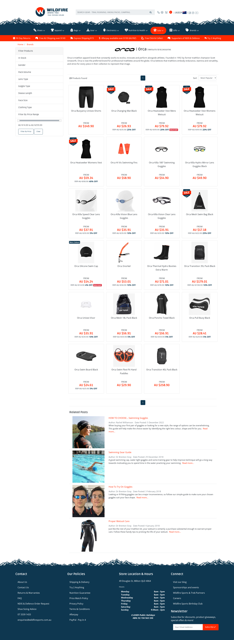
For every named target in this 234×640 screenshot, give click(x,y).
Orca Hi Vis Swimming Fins (124, 162)
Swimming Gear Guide (120, 452)
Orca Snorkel (124, 266)
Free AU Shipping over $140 (52, 38)
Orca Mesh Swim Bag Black (199, 214)
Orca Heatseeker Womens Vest (86, 162)
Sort (195, 78)
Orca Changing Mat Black (124, 110)
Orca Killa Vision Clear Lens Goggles (162, 216)
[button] (39, 58)
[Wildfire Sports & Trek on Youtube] (197, 12)
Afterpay (73, 614)
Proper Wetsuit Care (119, 521)
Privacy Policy (76, 603)
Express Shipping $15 (84, 38)
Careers (177, 598)
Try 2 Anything (214, 38)
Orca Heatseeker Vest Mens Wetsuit (162, 112)
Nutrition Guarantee (79, 592)
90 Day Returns (23, 38)
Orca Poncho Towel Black (162, 317)
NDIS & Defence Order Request (33, 603)
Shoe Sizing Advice (27, 609)
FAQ (20, 598)
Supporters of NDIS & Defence (186, 38)
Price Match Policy (78, 598)
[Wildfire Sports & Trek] (52, 11)
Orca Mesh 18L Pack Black (124, 317)
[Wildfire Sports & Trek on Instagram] (193, 12)
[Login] (162, 12)
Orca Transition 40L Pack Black (161, 369)
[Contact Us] (158, 12)
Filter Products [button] (25, 51)
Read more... (188, 463)
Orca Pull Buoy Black (199, 317)
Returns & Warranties (29, 592)
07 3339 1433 (24, 614)
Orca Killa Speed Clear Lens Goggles (86, 216)
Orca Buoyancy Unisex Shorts (86, 110)
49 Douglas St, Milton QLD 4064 (135, 580)
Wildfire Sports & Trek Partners (189, 592)
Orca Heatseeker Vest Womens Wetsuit (199, 112)
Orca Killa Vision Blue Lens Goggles (124, 216)
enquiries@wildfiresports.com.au (34, 619)
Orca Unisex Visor (86, 317)
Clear (38, 132)
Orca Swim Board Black (86, 369)
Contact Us (23, 587)
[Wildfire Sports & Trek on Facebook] (189, 12)
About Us (22, 582)
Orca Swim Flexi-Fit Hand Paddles (123, 371)
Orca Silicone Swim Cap (86, 266)
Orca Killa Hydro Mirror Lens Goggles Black (199, 164)
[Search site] (150, 12)
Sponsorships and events (186, 587)
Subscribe (209, 627)
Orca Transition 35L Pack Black (199, 266)
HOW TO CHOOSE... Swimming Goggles (128, 417)
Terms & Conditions (79, 609)
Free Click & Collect (154, 38)
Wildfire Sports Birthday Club (188, 603)
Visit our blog (180, 582)
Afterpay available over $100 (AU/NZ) (118, 38)
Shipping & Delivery (79, 582)
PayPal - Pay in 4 (77, 619)
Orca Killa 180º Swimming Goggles (162, 164)
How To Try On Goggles (120, 486)
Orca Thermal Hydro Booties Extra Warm (161, 268)
